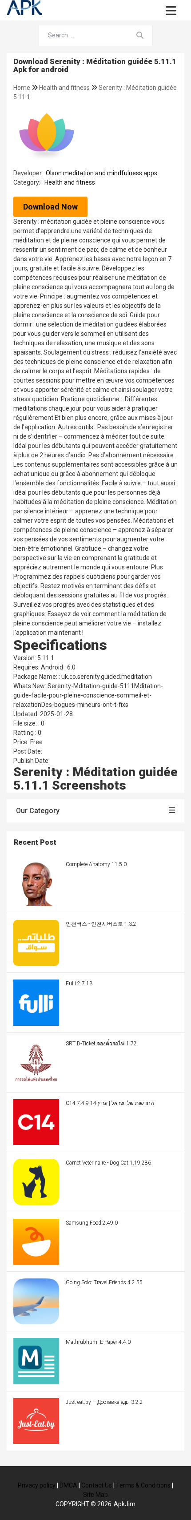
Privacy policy (37, 1485)
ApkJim (124, 1504)
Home (22, 87)
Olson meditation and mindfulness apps (101, 173)
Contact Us (96, 1485)
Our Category (38, 810)
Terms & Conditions (143, 1485)
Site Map (95, 1494)
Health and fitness (65, 87)
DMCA (68, 1485)
